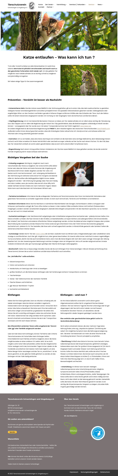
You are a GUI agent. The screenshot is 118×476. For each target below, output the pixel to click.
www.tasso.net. (85, 126)
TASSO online (40, 234)
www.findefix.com (103, 129)
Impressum (74, 472)
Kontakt (41, 7)
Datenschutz (105, 472)
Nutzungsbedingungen (89, 472)
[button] (53, 4)
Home (40, 5)
